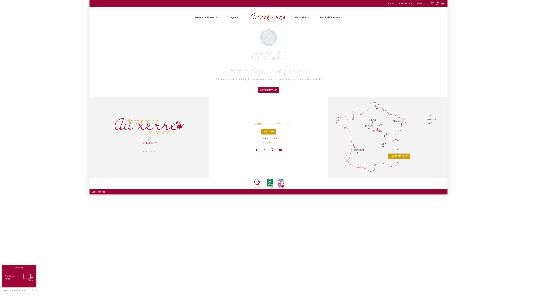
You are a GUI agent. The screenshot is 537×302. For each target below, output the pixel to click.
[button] (437, 3)
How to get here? (399, 156)
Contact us (149, 152)
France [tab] (430, 115)
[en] (443, 3)
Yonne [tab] (429, 123)
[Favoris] (433, 3)
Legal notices (98, 191)
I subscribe (268, 131)
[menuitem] (206, 17)
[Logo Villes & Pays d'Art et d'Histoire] (281, 183)
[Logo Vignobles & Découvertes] (270, 183)
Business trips (405, 3)
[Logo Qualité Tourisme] (258, 183)
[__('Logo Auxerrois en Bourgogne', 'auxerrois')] (149, 126)
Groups (390, 3)
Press (419, 3)
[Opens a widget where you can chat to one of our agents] (19, 279)
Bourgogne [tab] (430, 119)
